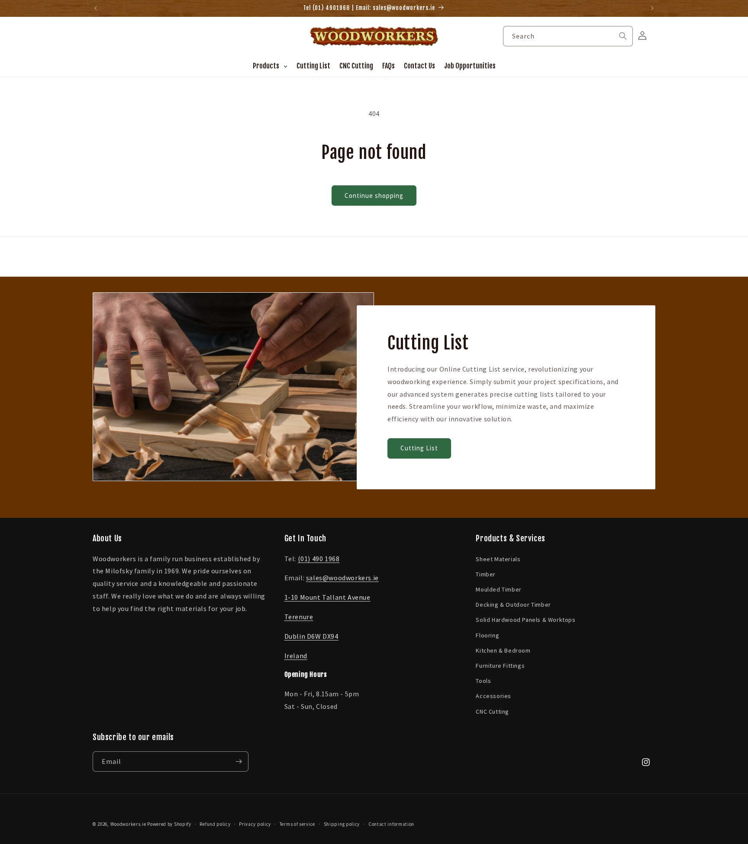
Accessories (493, 696)
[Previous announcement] (95, 8)
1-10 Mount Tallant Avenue (327, 597)
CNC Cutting (492, 711)
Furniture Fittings (500, 665)
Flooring (487, 635)
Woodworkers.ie (128, 824)
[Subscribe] (238, 761)
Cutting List (419, 448)
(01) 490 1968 (319, 558)
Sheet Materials (498, 559)
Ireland (295, 655)
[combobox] (567, 36)
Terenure (298, 616)
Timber (486, 574)
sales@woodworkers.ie (342, 577)
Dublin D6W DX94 (311, 636)
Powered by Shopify (169, 824)
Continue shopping (374, 195)
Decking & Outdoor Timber (513, 604)
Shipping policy (342, 824)
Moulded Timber (498, 589)
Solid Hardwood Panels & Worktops (525, 620)
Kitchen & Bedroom (503, 650)
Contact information (391, 824)
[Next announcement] (652, 8)
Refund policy (215, 824)
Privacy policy (255, 824)
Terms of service (297, 824)
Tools (483, 681)
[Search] (622, 35)
